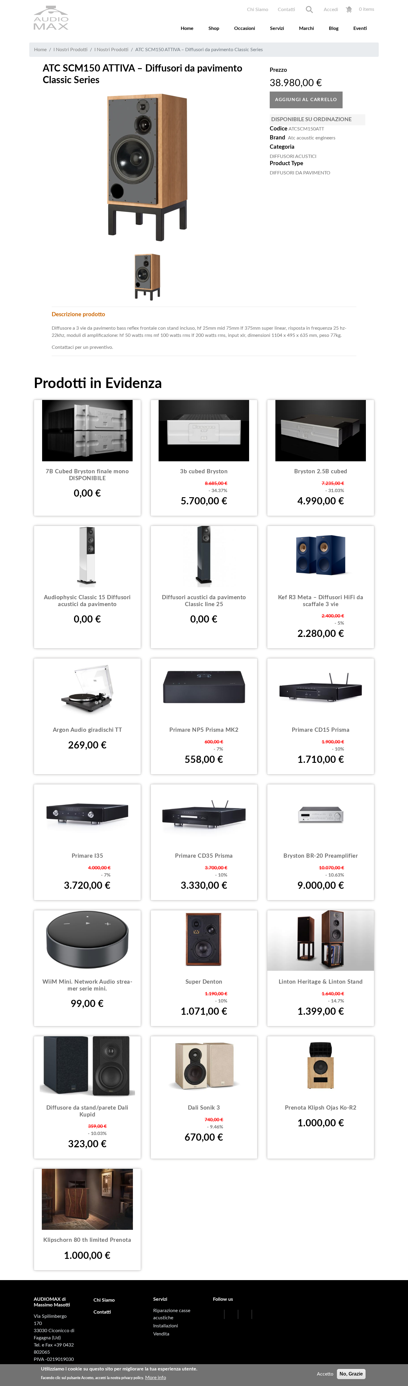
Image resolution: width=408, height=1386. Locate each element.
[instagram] (259, 1315)
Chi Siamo (257, 9)
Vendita (161, 1334)
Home (187, 28)
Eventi (360, 28)
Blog (333, 28)
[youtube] (245, 1315)
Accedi (331, 9)
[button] (147, 167)
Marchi (306, 28)
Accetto (325, 1374)
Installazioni (165, 1325)
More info (155, 1377)
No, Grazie (351, 1373)
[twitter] (232, 1315)
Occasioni (244, 28)
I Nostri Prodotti (70, 49)
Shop (213, 28)
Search (309, 9)
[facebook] (218, 1315)
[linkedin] (271, 1315)
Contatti (286, 9)
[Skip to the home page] (51, 18)
